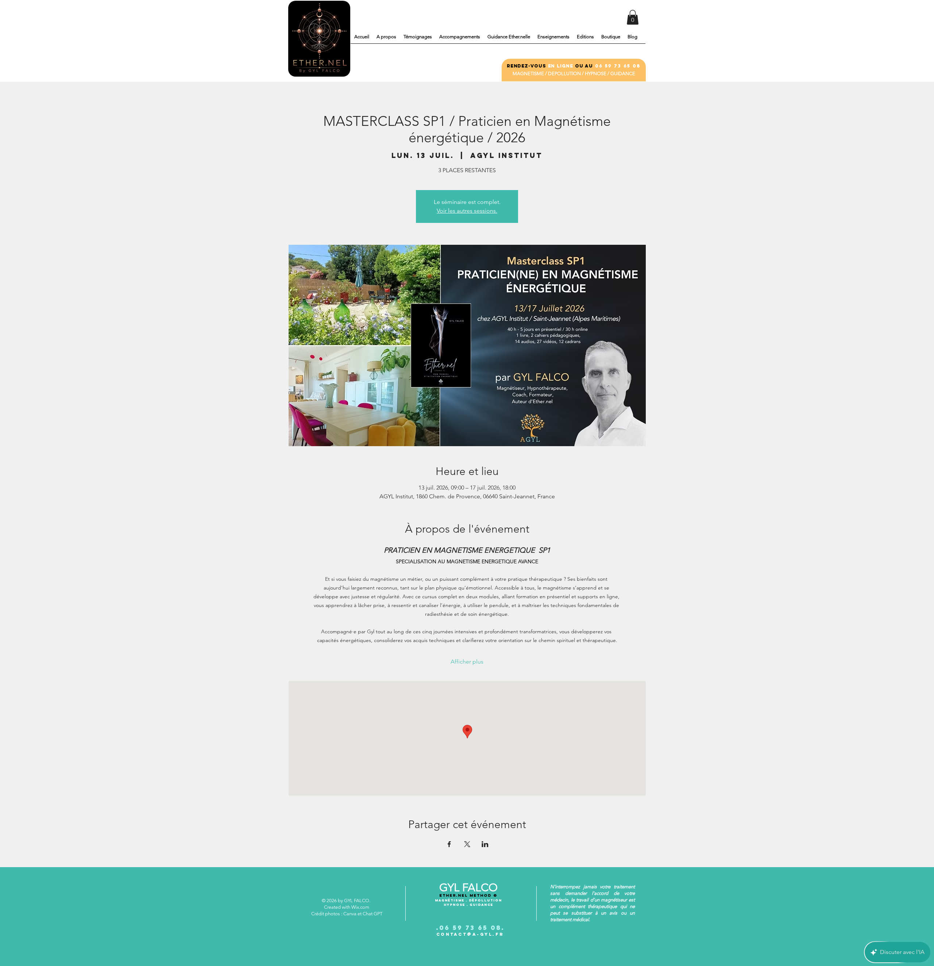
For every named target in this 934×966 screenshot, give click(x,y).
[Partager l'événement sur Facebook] (449, 844)
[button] (632, 17)
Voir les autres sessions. (467, 210)
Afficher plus (467, 661)
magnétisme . (452, 900)
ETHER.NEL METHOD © (468, 895)
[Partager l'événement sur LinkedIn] (485, 844)
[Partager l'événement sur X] (467, 844)
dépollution (485, 900)
